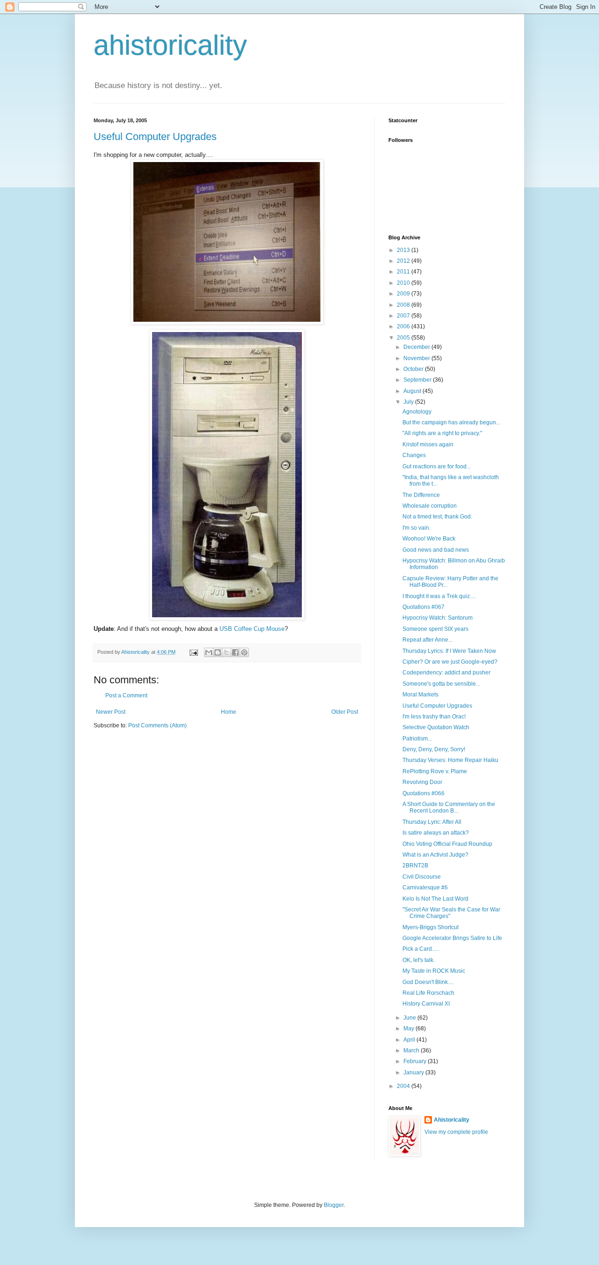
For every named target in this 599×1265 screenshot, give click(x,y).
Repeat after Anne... (427, 639)
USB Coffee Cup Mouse (252, 628)
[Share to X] (226, 652)
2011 (404, 271)
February (415, 1061)
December (417, 347)
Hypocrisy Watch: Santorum (437, 617)
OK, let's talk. (418, 960)
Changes (414, 455)
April (409, 1039)
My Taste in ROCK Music (433, 971)
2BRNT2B (415, 865)
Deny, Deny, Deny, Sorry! (433, 749)
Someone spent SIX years (435, 629)
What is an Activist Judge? (435, 854)
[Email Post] (193, 652)
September (418, 380)
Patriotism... (417, 738)
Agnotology (416, 411)
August (413, 391)
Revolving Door (422, 782)
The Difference (421, 495)
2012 (404, 261)
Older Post (344, 712)
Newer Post (110, 712)
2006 (404, 326)
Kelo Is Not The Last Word (435, 898)
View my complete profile (456, 1132)
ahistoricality (170, 45)
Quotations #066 (423, 793)
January (414, 1072)
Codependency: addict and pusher (446, 672)
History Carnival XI (426, 1003)
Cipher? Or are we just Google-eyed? (449, 661)
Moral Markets (420, 694)
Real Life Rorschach (428, 993)
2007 (404, 315)
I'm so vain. (416, 528)
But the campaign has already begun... (451, 422)
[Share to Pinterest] (244, 652)
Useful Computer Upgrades (155, 136)
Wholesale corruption (429, 506)
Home (228, 712)
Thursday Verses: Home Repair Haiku (450, 760)
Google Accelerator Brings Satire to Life (452, 938)
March (412, 1050)
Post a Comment (126, 695)
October (414, 369)
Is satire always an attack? (435, 832)
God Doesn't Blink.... (427, 982)
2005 (404, 337)
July (409, 402)
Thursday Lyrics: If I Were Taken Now (449, 651)
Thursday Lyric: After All (431, 822)
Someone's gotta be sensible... (441, 684)
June (410, 1017)
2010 (404, 283)
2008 (404, 305)
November (417, 358)
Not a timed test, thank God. (437, 516)
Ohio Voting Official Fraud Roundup (447, 844)
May (409, 1028)
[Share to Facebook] (235, 652)
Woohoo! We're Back (428, 538)
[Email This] (208, 652)
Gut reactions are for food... (436, 466)
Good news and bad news (435, 550)
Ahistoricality (451, 1120)
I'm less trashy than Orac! (434, 716)
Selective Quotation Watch (435, 727)
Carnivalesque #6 (425, 887)
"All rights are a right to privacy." (442, 433)
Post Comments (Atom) (157, 725)
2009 (404, 293)
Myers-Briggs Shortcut (430, 927)
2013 (404, 250)
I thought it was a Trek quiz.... (438, 596)
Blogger (333, 1205)
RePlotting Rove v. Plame (434, 771)
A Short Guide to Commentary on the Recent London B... (448, 807)
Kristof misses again (427, 444)
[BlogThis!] (217, 652)
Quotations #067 (423, 607)
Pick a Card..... (420, 949)
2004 (404, 1086)
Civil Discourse (421, 876)
